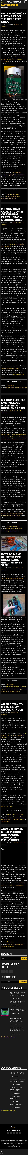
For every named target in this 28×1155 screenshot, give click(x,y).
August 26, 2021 (5, 222)
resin (10, 531)
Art (8, 684)
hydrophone (5, 199)
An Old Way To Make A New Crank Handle (12, 707)
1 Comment (14, 1101)
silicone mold (21, 819)
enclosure (18, 944)
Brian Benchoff (18, 843)
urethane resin (5, 821)
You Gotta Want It (16, 1104)
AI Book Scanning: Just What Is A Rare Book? (17, 1080)
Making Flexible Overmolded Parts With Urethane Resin (13, 404)
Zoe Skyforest (14, 411)
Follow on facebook (2, 971)
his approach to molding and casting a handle (13, 735)
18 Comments (15, 998)
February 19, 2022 (6, 24)
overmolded (18, 528)
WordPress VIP (17, 1146)
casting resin (16, 196)
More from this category (8, 1037)
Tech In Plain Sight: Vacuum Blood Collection (16, 1089)
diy (2, 689)
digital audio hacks (13, 194)
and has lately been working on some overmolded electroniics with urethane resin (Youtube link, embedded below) (14, 437)
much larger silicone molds (10, 368)
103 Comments (15, 1084)
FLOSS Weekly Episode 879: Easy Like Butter (17, 1073)
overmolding (5, 531)
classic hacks (11, 814)
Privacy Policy (4, 1143)
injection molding (11, 819)
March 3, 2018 (5, 712)
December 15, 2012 (6, 843)
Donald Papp (16, 568)
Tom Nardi (16, 24)
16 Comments (15, 1014)
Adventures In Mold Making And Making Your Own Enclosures (12, 835)
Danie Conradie (16, 222)
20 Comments (15, 1034)
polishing (18, 689)
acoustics (9, 196)
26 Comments (15, 1025)
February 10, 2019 (6, 568)
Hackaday (14, 1)
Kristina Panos (15, 712)
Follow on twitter (4, 971)
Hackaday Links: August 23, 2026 (15, 1097)
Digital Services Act (20, 1143)
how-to (9, 526)
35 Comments (15, 1093)
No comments (15, 1006)
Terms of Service (11, 1143)
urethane (16, 531)
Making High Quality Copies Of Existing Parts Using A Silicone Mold (12, 214)
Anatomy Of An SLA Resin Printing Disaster (17, 1010)
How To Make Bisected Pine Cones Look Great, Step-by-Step (12, 560)
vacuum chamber (14, 691)
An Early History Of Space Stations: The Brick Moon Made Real (17, 1029)
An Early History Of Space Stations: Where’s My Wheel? (16, 1020)
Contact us (12, 971)
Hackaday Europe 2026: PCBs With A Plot (17, 1002)
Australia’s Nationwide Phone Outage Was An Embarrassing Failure (17, 994)
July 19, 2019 (4, 411)
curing (24, 686)
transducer (12, 199)
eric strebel (18, 387)
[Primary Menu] (25, 1)
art (7, 686)
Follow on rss (10, 971)
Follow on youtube (7, 971)
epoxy (5, 689)
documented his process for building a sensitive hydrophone (13, 59)
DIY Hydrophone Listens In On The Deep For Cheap (13, 18)
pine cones (11, 689)
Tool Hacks (10, 385)
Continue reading (17, 190)
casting (10, 686)
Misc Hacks (15, 526)
